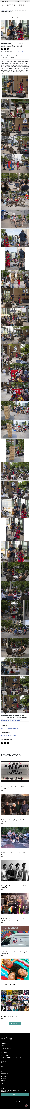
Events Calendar (4, 1073)
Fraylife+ (26, 1)
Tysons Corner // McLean (8, 735)
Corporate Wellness (5, 1055)
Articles (6, 10)
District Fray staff (19, 52)
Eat (2, 1062)
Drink (2, 1064)
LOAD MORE (15, 1024)
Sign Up (15, 1095)
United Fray (3, 1083)
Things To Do (4, 1)
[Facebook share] (5, 49)
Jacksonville (3, 1080)
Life (2, 1069)
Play (2, 1071)
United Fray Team (5, 1047)
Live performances (13, 728)
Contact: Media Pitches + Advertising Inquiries (11, 1057)
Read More (3, 790)
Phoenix (3, 1082)
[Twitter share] (2, 49)
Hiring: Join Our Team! (6, 1048)
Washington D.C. (4, 1078)
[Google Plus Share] (14, 1101)
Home (2, 10)
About (2, 1045)
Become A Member (5, 1054)
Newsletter (16, 1)
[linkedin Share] (8, 49)
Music (10, 10)
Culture (2, 1068)
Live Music (4, 728)
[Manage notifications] (26, 1105)
